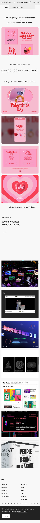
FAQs (22, 493)
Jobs (22, 487)
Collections (4, 487)
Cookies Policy (22, 511)
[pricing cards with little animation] (20, 160)
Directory (4, 493)
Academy (24, 484)
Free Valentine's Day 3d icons (20, 23)
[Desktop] (20, 100)
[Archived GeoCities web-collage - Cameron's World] (20, 274)
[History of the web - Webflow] (20, 334)
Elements (4, 490)
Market (23, 490)
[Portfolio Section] (20, 304)
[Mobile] (20, 130)
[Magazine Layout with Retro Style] (20, 394)
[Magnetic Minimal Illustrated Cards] (20, 364)
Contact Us (24, 499)
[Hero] (20, 454)
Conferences (5, 496)
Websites (4, 484)
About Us (23, 496)
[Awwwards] (6, 7)
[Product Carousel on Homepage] (20, 244)
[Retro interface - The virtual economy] (20, 424)
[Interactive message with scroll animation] (20, 189)
